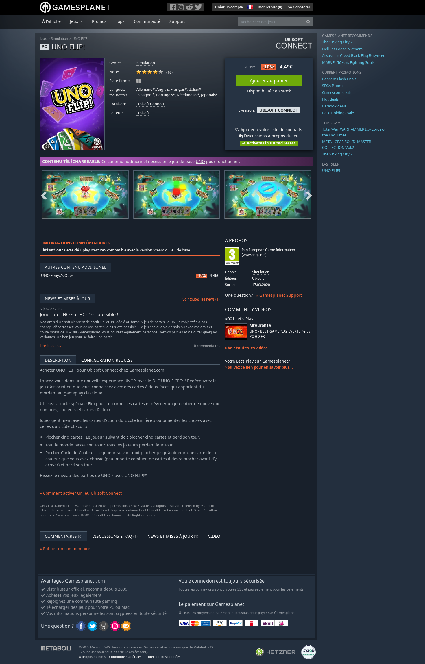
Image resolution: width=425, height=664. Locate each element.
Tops (120, 21)
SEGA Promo (333, 85)
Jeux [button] (74, 21)
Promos (99, 21)
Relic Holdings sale (338, 112)
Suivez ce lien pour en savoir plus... (260, 367)
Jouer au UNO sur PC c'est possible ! (79, 314)
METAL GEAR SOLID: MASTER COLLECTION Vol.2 (346, 144)
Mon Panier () (270, 7)
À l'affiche (51, 21)
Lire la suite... (50, 346)
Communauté (147, 21)
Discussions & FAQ (115, 536)
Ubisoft (142, 112)
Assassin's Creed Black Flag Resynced (353, 55)
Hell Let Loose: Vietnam (342, 48)
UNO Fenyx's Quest (58, 275)
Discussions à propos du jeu (271, 135)
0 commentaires (207, 346)
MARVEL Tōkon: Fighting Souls (348, 62)
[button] (249, 6)
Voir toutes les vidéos (247, 347)
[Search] (308, 21)
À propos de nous (92, 656)
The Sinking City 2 (337, 41)
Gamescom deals (336, 92)
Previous (43, 194)
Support (177, 21)
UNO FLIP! (80, 38)
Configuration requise (107, 360)
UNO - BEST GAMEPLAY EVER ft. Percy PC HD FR (280, 333)
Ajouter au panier (269, 80)
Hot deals (330, 99)
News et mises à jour (67, 298)
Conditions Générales (125, 656)
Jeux (43, 38)
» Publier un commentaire (65, 548)
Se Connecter (299, 7)
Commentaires (63, 536)
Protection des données (162, 656)
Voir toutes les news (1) (201, 299)
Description (58, 360)
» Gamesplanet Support (279, 295)
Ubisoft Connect (150, 103)
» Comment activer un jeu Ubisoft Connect (81, 493)
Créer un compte (229, 7)
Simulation (59, 38)
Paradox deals (334, 106)
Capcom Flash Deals (339, 78)
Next (309, 194)
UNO (200, 161)
